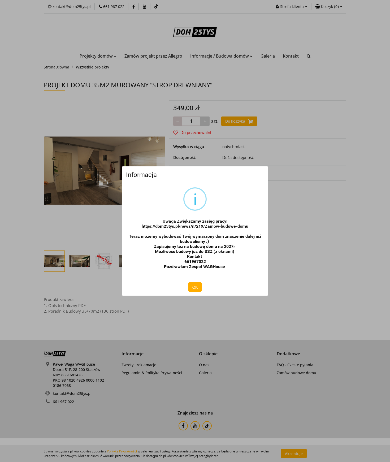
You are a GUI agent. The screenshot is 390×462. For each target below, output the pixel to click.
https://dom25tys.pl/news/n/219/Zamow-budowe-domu (195, 226)
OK (195, 287)
